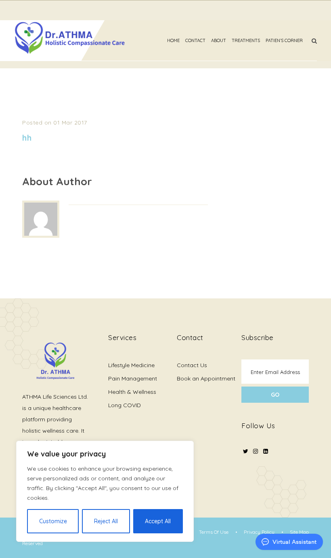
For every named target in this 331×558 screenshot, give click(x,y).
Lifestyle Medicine (131, 365)
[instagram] (255, 456)
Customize (53, 521)
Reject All (106, 521)
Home (173, 40)
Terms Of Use (213, 532)
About (218, 40)
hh (26, 138)
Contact (195, 40)
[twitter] (245, 456)
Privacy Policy (259, 532)
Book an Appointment (206, 378)
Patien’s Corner (284, 40)
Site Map (299, 532)
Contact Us (192, 365)
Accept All (158, 521)
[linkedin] (266, 451)
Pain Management (132, 378)
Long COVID (124, 405)
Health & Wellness (132, 391)
